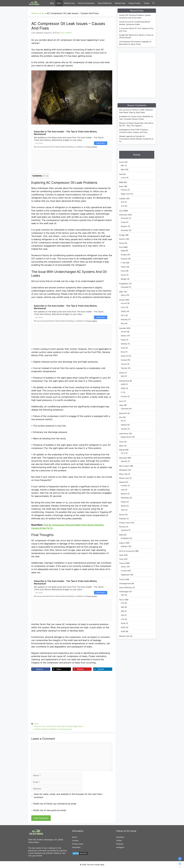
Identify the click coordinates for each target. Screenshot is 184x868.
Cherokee (125, 409)
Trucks (146, 3)
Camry (123, 567)
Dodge (122, 235)
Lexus (121, 442)
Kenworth (123, 413)
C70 (122, 603)
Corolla (124, 571)
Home (34, 13)
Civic (123, 307)
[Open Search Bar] (153, 3)
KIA (120, 417)
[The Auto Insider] (34, 3)
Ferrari (121, 243)
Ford (121, 247)
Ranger (123, 279)
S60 (122, 611)
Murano (124, 494)
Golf (122, 595)
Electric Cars (69, 3)
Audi (121, 174)
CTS (122, 206)
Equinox (124, 226)
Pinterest (119, 844)
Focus (123, 271)
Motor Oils (123, 474)
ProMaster (125, 538)
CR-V (123, 315)
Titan (123, 510)
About (74, 837)
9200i (123, 388)
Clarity (123, 311)
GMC (121, 292)
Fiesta (123, 267)
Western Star (124, 636)
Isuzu (121, 401)
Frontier (124, 485)
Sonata (123, 360)
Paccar (122, 514)
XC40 (123, 623)
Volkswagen (124, 591)
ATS (122, 202)
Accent (123, 332)
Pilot (122, 323)
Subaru (122, 543)
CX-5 (123, 453)
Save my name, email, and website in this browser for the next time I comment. (68, 796)
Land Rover (123, 433)
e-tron (123, 178)
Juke (123, 490)
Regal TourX (126, 194)
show (45, 176)
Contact (75, 840)
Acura (121, 162)
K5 (122, 421)
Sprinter (124, 461)
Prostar (124, 396)
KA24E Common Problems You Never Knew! (53, 729)
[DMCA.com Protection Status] (80, 854)
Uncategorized (125, 583)
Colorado (124, 218)
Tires (121, 559)
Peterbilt (122, 519)
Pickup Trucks (134, 3)
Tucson (124, 364)
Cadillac (122, 198)
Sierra (123, 295)
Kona (123, 352)
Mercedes (123, 458)
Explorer (124, 259)
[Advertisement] (140, 75)
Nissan (121, 482)
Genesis (124, 344)
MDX (123, 169)
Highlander (125, 575)
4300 (123, 384)
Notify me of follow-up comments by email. (55, 803)
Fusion (123, 275)
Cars (59, 3)
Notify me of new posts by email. (49, 810)
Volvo (121, 600)
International (124, 381)
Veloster (124, 368)
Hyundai (122, 328)
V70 (122, 619)
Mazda (122, 450)
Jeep (121, 405)
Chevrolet (123, 215)
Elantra (123, 336)
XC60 (123, 627)
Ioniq (123, 348)
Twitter (119, 840)
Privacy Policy (77, 844)
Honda (121, 300)
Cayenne (124, 530)
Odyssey (124, 319)
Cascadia (124, 287)
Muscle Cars (120, 3)
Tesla (121, 555)
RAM (121, 535)
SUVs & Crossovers (86, 3)
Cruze (123, 222)
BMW (121, 182)
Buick (121, 186)
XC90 (123, 631)
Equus (123, 340)
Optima (124, 425)
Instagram (120, 847)
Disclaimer (76, 847)
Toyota (122, 563)
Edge (123, 250)
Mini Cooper (124, 466)
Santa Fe (124, 356)
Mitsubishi (123, 470)
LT (122, 392)
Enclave (124, 190)
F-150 (123, 263)
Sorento (124, 429)
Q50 (122, 376)
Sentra (123, 506)
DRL (122, 165)
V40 (122, 615)
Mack (121, 446)
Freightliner (123, 284)
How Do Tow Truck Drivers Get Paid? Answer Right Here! (58, 726)
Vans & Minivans (105, 3)
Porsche (122, 527)
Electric (122, 239)
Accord (124, 303)
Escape (124, 255)
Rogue (123, 502)
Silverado (124, 230)
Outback (124, 546)
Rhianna (122, 123)
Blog (52, 3)
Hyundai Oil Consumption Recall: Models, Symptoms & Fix (136, 138)
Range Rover (126, 437)
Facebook (120, 837)
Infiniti (121, 373)
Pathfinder (125, 498)
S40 (122, 607)
